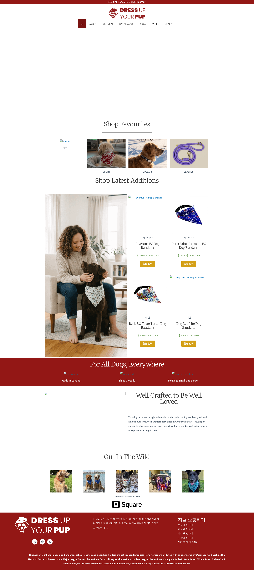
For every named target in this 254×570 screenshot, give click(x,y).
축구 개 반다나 (185, 524)
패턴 (65, 147)
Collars (148, 171)
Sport (106, 171)
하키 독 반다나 (185, 533)
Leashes (189, 171)
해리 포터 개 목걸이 (188, 542)
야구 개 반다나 (185, 529)
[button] (6, 13)
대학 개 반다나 (185, 537)
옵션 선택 (148, 263)
